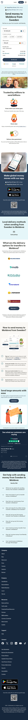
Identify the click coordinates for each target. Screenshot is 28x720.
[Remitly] (2, 2)
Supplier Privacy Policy (7, 658)
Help (3, 633)
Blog (3, 556)
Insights (3, 624)
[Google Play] (14, 189)
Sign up (21, 2)
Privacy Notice (5, 655)
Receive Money (5, 584)
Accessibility (5, 671)
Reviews (3, 572)
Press (3, 563)
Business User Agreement (7, 652)
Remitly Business (5, 587)
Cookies (4, 674)
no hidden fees (22, 126)
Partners (4, 612)
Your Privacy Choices (7, 661)
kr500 (5, 36)
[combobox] (22, 43)
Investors (4, 569)
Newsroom (4, 559)
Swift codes (4, 606)
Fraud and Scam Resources (8, 609)
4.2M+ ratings (15, 10)
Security (4, 668)
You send (5, 28)
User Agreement (5, 649)
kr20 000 (19, 36)
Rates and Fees (5, 602)
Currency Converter (6, 618)
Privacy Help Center (6, 664)
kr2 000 (12, 36)
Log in (15, 2)
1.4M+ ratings (15, 7)
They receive (6, 40)
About (3, 553)
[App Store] (14, 195)
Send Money (4, 581)
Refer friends (5, 621)
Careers (3, 566)
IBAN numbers (5, 615)
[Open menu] (25, 2)
